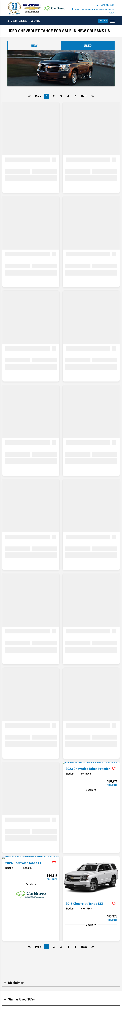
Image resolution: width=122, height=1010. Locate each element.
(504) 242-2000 (107, 5)
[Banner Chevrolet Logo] (24, 13)
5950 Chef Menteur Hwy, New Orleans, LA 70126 (95, 11)
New (34, 46)
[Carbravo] (55, 8)
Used (88, 46)
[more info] (91, 763)
